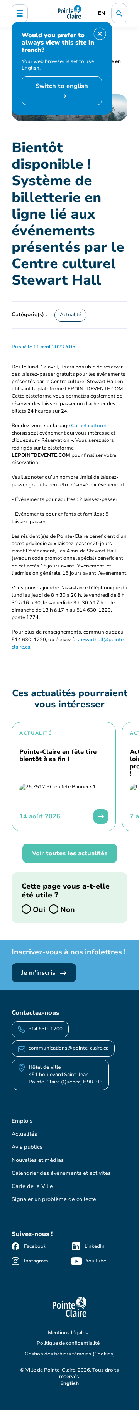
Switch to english (62, 86)
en (101, 13)
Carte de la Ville (32, 1186)
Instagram (36, 1260)
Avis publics (27, 1147)
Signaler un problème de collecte (54, 1199)
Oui (38, 909)
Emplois (22, 1121)
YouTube (96, 1260)
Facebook (35, 1246)
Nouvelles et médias (38, 1160)
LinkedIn (95, 1246)
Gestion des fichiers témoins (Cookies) (70, 1353)
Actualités (24, 1134)
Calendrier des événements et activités (61, 1173)
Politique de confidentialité (68, 1343)
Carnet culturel (88, 425)
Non (66, 909)
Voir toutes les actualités (69, 853)
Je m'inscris (39, 973)
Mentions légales (68, 1332)
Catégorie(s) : (29, 314)
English (69, 1383)
